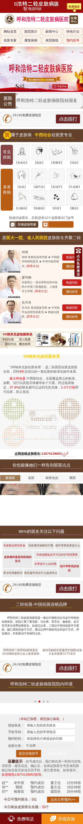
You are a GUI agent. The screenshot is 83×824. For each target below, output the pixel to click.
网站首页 (10, 31)
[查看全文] (33, 266)
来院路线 (51, 40)
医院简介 (30, 31)
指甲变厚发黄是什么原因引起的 (67, 547)
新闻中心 (51, 31)
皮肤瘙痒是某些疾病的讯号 (18, 559)
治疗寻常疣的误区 (69, 568)
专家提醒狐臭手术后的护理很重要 (57, 554)
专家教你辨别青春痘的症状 (14, 547)
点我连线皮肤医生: (38, 454)
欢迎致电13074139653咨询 (21, 774)
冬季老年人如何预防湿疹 (45, 565)
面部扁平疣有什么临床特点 (40, 572)
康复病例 (30, 40)
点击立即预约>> (62, 799)
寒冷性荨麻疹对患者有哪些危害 (13, 574)
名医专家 (10, 40)
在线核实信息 (57, 753)
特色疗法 (72, 31)
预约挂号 (72, 40)
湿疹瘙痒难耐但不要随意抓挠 (40, 547)
